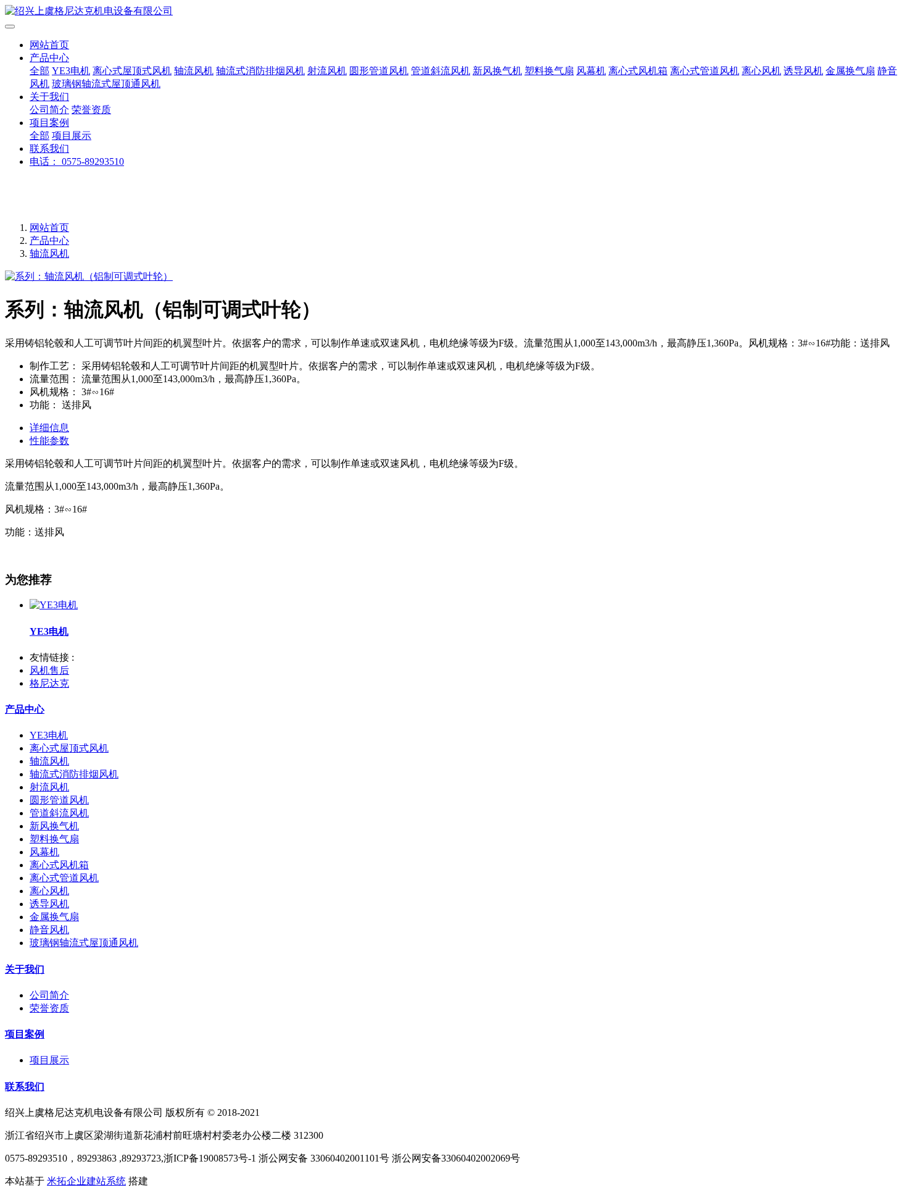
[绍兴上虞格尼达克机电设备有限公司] (453, 11)
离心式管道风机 (704, 70)
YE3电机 (71, 70)
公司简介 (49, 109)
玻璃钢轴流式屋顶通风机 (106, 83)
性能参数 (49, 440)
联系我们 (49, 148)
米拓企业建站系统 (86, 1181)
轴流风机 (193, 70)
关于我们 (49, 96)
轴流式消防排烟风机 (260, 70)
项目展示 (71, 135)
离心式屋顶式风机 (132, 70)
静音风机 (49, 929)
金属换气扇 (850, 70)
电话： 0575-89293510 (77, 161)
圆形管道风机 (378, 70)
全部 (39, 70)
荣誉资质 (91, 109)
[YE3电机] (54, 605)
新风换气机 (497, 70)
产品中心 (49, 57)
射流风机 (327, 70)
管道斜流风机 (440, 70)
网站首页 (49, 45)
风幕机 (591, 70)
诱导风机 (803, 70)
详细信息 (49, 427)
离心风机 (761, 70)
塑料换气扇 (549, 70)
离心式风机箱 (638, 70)
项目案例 (49, 122)
